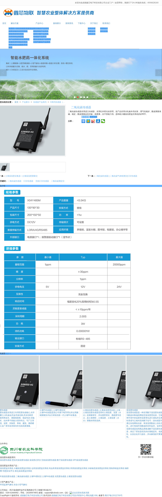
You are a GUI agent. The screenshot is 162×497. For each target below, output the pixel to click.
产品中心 (39, 23)
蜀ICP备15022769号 (113, 495)
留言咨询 (85, 117)
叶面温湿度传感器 (7, 476)
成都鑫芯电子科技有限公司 (31, 495)
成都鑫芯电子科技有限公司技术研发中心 (68, 495)
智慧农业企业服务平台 (18, 45)
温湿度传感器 (5, 460)
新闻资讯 (69, 23)
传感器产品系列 (40, 37)
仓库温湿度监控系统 (39, 468)
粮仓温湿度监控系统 (23, 471)
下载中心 (81, 23)
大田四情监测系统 (16, 37)
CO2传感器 (28, 181)
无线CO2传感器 (42, 181)
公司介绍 (91, 28)
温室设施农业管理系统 (18, 31)
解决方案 (15, 23)
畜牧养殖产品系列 (40, 31)
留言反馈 (104, 31)
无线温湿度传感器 (48, 460)
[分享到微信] (103, 121)
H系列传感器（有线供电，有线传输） (58, 102)
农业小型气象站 (20, 485)
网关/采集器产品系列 (42, 39)
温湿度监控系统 (6, 468)
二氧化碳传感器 (14, 181)
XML (96, 495)
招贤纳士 (104, 28)
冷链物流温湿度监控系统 (98, 468)
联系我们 (106, 23)
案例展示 (57, 23)
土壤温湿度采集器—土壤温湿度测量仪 (21, 176)
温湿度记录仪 (35, 460)
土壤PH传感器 (48, 476)
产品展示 (26, 102)
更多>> (8, 353)
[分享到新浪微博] (93, 121)
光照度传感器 (60, 476)
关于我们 (94, 23)
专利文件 (91, 34)
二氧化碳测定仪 (57, 181)
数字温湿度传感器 (64, 460)
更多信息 (93, 117)
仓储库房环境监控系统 (18, 42)
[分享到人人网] (98, 121)
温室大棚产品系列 (40, 34)
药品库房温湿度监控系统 (59, 468)
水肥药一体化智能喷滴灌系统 (21, 28)
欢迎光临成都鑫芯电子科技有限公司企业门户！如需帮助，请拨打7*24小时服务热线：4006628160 (117, 3)
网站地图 (90, 495)
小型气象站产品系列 (41, 42)
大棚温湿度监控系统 (22, 468)
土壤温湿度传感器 (74, 476)
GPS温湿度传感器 (80, 460)
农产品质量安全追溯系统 (19, 39)
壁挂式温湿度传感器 (20, 460)
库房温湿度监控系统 (78, 468)
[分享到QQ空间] (88, 121)
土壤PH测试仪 (35, 476)
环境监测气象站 (6, 485)
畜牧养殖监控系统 (116, 468)
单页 (10, 47)
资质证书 (91, 31)
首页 (4, 23)
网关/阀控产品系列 (41, 28)
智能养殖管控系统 (16, 34)
